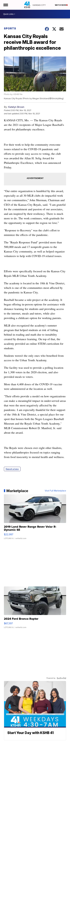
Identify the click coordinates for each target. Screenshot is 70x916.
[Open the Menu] (5, 5)
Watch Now (60, 5)
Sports (10, 28)
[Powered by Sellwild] (61, 678)
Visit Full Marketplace (55, 491)
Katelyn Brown (16, 106)
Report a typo (12, 469)
